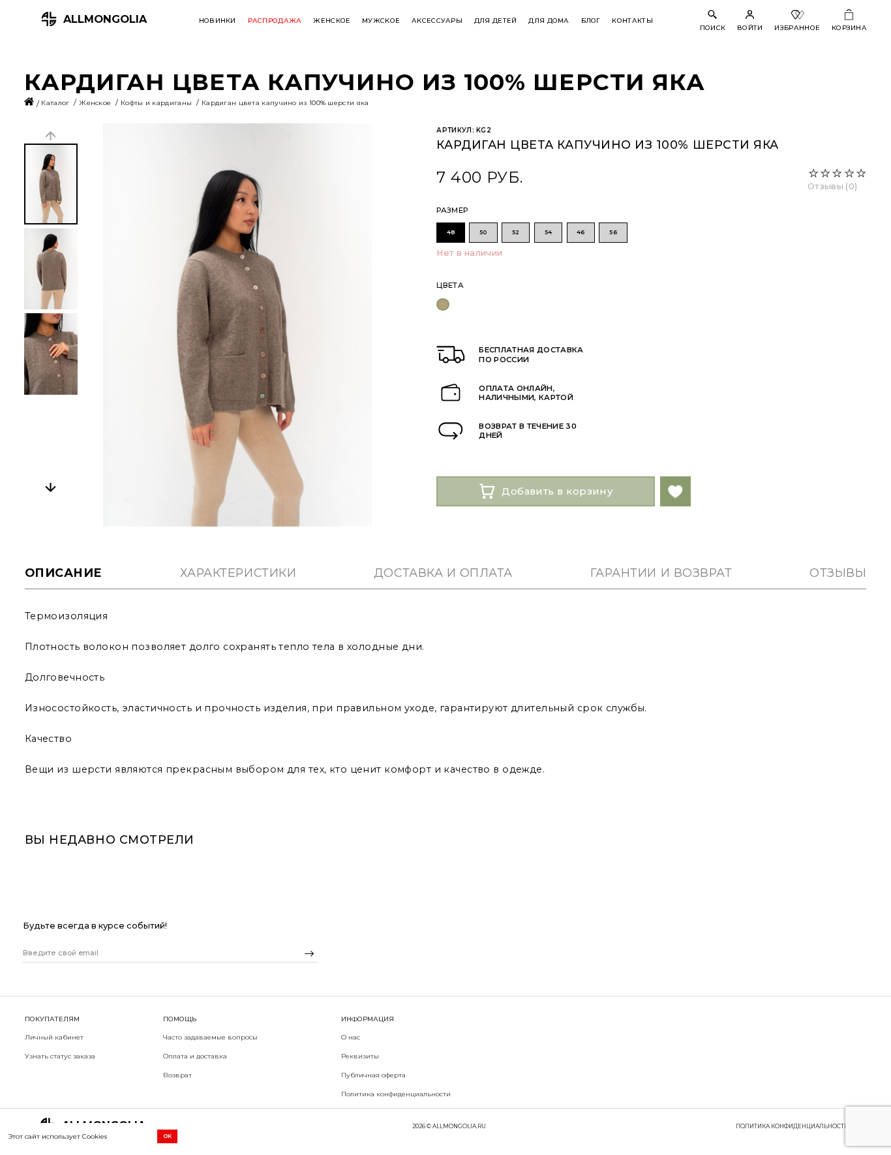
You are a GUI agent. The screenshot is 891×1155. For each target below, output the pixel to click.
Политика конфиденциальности (396, 1094)
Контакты (632, 20)
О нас (350, 1037)
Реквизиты (360, 1056)
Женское (331, 20)
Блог (591, 20)
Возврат (177, 1075)
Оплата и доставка (195, 1056)
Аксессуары (437, 20)
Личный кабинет (54, 1037)
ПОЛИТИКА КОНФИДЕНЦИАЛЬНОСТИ (792, 1126)
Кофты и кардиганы (157, 102)
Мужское (381, 20)
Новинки (217, 20)
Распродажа (275, 20)
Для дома (548, 20)
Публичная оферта (373, 1075)
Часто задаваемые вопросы (210, 1037)
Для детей (495, 20)
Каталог (56, 102)
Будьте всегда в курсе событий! (95, 926)
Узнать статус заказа (60, 1056)
